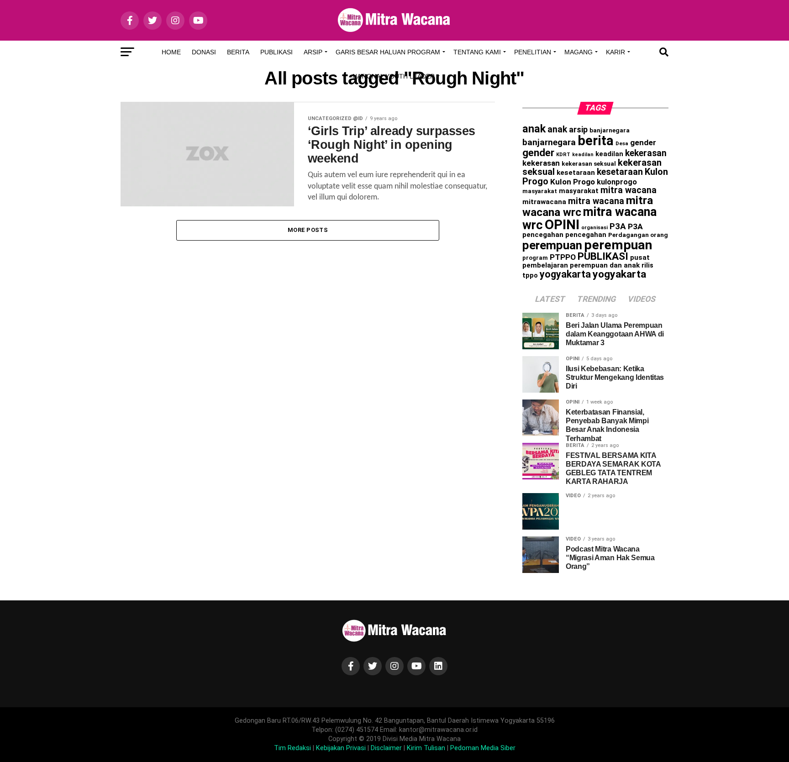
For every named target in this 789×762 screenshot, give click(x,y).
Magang (578, 52)
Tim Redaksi (292, 748)
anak (534, 128)
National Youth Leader (393, 76)
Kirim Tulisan (426, 748)
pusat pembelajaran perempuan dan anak (586, 261)
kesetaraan (576, 172)
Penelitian (532, 52)
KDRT (563, 155)
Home (171, 52)
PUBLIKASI (603, 256)
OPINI (562, 224)
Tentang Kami (477, 52)
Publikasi (276, 52)
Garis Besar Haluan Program (388, 52)
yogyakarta (565, 274)
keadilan (583, 155)
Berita (238, 52)
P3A (618, 226)
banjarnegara (609, 130)
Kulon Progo (572, 181)
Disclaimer (386, 748)
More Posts (308, 229)
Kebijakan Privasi (341, 748)
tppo (530, 275)
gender (643, 142)
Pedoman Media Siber (482, 748)
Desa (621, 143)
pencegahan (542, 235)
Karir (615, 52)
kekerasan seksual (589, 163)
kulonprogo (617, 182)
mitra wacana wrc (589, 218)
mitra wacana (628, 190)
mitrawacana (544, 202)
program (535, 257)
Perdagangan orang (638, 234)
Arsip (313, 52)
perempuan (552, 245)
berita (596, 140)
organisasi (594, 228)
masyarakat (539, 191)
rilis (647, 265)
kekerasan (646, 153)
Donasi (204, 52)
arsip (578, 129)
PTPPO (563, 257)
